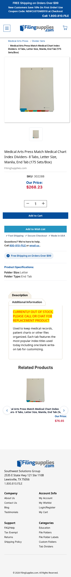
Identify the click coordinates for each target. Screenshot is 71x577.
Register (50, 507)
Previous (7, 410)
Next (64, 410)
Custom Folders (47, 541)
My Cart (43, 512)
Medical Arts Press (18, 41)
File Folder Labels (48, 537)
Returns (8, 537)
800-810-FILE (17, 245)
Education (44, 527)
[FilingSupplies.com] (37, 28)
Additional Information (27, 302)
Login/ (42, 507)
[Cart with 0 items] (65, 28)
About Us (9, 498)
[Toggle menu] (6, 28)
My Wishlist (45, 502)
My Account (45, 498)
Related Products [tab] (35, 367)
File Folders (45, 532)
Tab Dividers (46, 546)
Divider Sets (38, 41)
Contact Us (10, 502)
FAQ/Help (9, 527)
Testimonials (11, 512)
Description (20, 295)
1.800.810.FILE (13, 483)
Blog (6, 507)
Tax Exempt (11, 532)
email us (34, 245)
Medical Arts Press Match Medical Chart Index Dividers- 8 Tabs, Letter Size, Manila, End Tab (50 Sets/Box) (32, 410)
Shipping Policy (13, 541)
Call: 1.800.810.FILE (55, 16)
